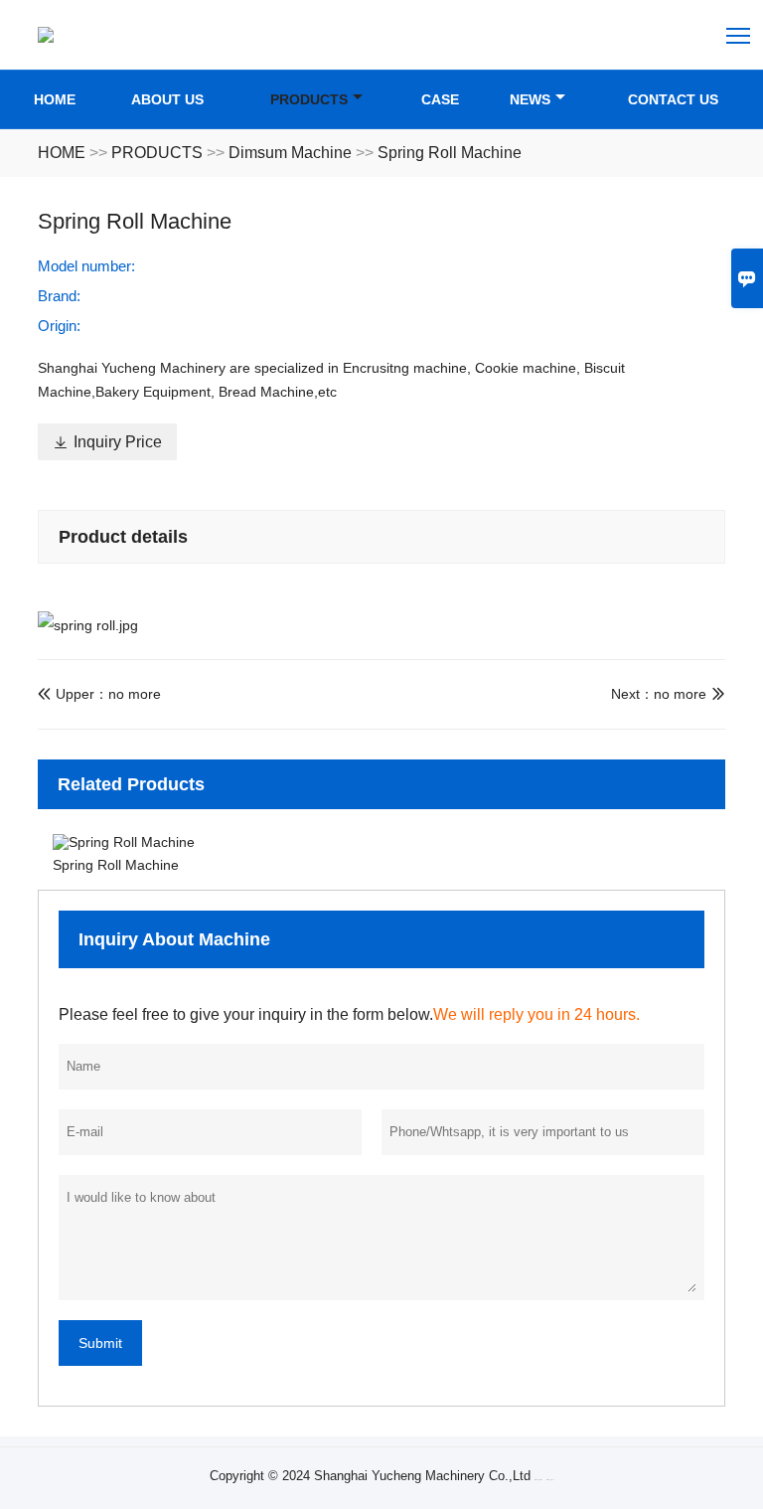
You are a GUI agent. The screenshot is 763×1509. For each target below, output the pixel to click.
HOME (61, 152)
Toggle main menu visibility (738, 34)
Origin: (59, 325)
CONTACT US (673, 99)
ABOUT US (167, 99)
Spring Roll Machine (450, 152)
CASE (440, 99)
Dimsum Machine (290, 152)
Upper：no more (99, 694)
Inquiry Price (107, 441)
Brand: (59, 295)
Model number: (86, 265)
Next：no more (658, 694)
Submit (100, 1343)
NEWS (530, 99)
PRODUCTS (309, 99)
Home (55, 99)
